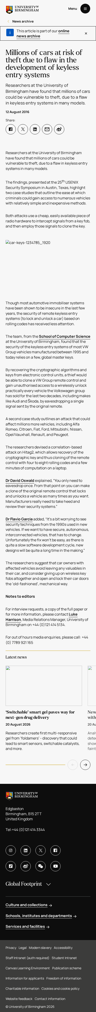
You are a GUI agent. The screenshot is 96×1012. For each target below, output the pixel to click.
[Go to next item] (85, 765)
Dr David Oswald (20, 480)
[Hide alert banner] (86, 33)
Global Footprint (24, 884)
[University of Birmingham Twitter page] (40, 850)
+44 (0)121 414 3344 (28, 829)
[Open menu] (85, 8)
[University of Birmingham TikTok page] (11, 866)
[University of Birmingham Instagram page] (11, 850)
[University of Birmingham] (22, 8)
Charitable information (22, 988)
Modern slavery (40, 947)
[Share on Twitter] (23, 129)
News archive (23, 21)
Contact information (50, 998)
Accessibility (63, 947)
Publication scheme (66, 968)
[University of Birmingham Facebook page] (55, 850)
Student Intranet (64, 958)
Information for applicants (25, 978)
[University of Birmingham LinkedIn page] (26, 850)
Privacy (11, 947)
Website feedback (19, 998)
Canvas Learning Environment (28, 968)
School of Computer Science (64, 336)
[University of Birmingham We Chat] (40, 866)
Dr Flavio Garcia (19, 519)
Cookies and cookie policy (60, 988)
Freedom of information (63, 978)
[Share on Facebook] (11, 129)
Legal (23, 947)
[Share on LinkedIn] (35, 129)
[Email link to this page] (47, 129)
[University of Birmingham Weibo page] (26, 866)
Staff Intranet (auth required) (27, 958)
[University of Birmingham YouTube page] (55, 866)
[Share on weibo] (59, 129)
